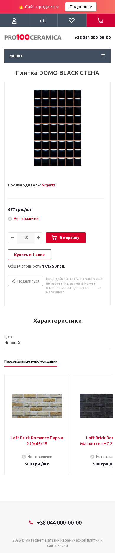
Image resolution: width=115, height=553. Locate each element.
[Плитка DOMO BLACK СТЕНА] (57, 128)
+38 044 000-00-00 (92, 38)
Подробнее (81, 6)
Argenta (49, 185)
